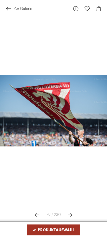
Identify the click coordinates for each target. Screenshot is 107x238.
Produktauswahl (56, 230)
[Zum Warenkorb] (99, 8)
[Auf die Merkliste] (87, 8)
